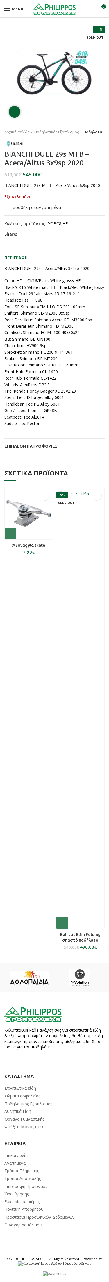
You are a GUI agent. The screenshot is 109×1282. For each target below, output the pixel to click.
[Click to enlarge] (14, 112)
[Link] (55, 8)
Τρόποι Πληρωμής (21, 1170)
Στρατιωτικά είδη (20, 1088)
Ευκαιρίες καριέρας (22, 1201)
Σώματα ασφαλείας (22, 1096)
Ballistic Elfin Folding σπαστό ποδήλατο (80, 937)
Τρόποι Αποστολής (22, 1178)
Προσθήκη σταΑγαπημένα (35, 207)
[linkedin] (43, 234)
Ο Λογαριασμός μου (23, 1225)
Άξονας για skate (28, 545)
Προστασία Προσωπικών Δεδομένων (39, 1217)
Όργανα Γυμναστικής (24, 1119)
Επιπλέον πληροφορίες (31, 446)
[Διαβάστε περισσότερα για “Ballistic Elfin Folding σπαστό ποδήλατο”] (62, 923)
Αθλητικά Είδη (17, 1111)
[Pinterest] (36, 234)
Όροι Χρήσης (16, 1194)
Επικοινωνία (16, 1155)
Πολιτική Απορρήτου (24, 1209)
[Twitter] (29, 234)
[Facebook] (23, 234)
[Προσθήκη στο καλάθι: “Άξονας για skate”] (10, 533)
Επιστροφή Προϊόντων (26, 1186)
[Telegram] (50, 234)
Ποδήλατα (92, 131)
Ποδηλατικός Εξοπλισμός (56, 131)
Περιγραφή (16, 258)
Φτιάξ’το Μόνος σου (23, 1126)
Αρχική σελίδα (17, 131)
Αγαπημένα (15, 1163)
